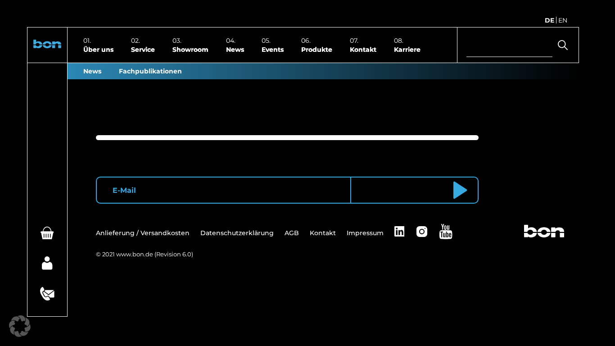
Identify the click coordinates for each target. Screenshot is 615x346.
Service (143, 49)
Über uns (98, 49)
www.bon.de (134, 254)
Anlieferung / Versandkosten (143, 233)
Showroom (190, 49)
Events (273, 49)
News (235, 49)
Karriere (407, 49)
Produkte (316, 49)
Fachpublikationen (150, 71)
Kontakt (363, 49)
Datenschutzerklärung (237, 233)
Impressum (365, 233)
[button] (47, 45)
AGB (292, 233)
